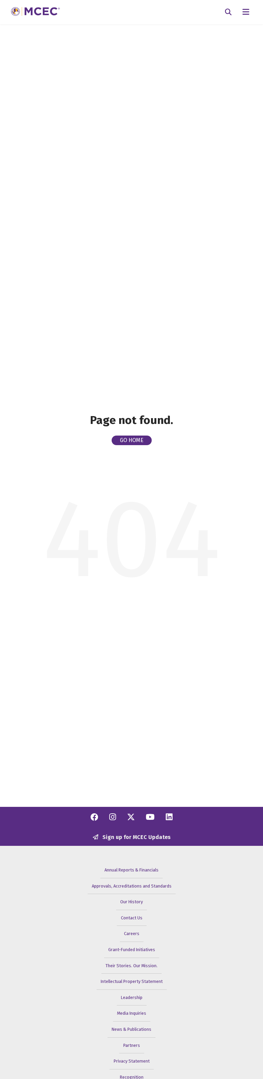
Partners (131, 1045)
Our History (131, 901)
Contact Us (131, 917)
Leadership (131, 997)
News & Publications (131, 1029)
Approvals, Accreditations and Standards (132, 886)
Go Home (131, 440)
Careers (131, 933)
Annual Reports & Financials (131, 869)
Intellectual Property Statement (132, 981)
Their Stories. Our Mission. (131, 965)
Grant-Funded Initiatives (131, 949)
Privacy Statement (132, 1061)
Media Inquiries (131, 1013)
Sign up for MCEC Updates (136, 837)
